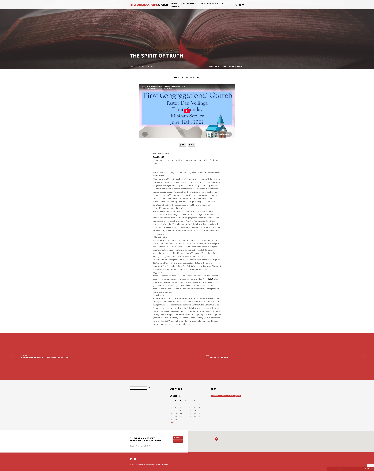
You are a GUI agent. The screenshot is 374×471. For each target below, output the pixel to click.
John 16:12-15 (158, 157)
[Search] (149, 388)
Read (183, 145)
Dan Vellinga (190, 77)
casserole (231, 396)
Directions (178, 441)
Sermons (137, 66)
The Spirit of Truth (147, 66)
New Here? (174, 3)
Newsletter (219, 3)
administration (215, 396)
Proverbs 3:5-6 (208, 279)
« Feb (172, 422)
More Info (177, 437)
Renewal (182, 3)
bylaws (224, 396)
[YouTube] (243, 4)
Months (240, 66)
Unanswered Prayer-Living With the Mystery (45, 357)
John (198, 77)
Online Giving (175, 6)
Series (217, 66)
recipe (238, 396)
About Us (210, 3)
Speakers (232, 66)
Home (131, 66)
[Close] (372, 469)
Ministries (190, 3)
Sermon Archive (200, 3)
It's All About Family (217, 357)
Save (192, 145)
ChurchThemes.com (161, 465)
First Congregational (149, 5)
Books (224, 66)
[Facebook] (240, 4)
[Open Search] (236, 4)
